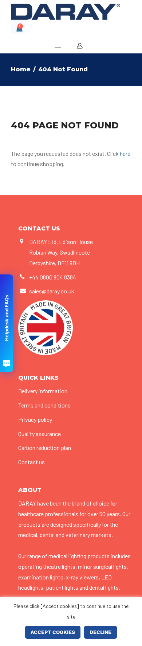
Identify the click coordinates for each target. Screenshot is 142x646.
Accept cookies (53, 632)
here (125, 153)
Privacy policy (35, 419)
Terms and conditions (44, 405)
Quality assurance (39, 433)
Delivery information (42, 390)
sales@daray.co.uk (51, 291)
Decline (100, 632)
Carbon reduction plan (44, 447)
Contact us (31, 461)
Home (21, 69)
